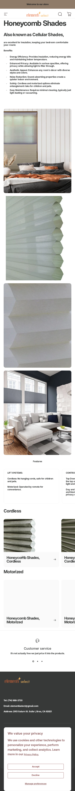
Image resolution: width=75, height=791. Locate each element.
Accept (35, 766)
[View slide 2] (37, 661)
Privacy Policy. (31, 754)
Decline (36, 775)
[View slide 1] (33, 661)
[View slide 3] (42, 661)
